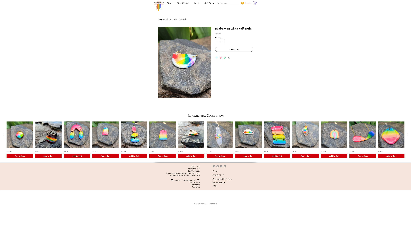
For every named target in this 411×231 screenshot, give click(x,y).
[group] (205, 139)
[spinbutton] (220, 42)
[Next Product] (407, 134)
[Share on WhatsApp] (224, 57)
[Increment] (223, 42)
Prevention (196, 187)
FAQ (214, 186)
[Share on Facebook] (216, 57)
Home (160, 19)
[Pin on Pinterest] (220, 57)
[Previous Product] (3, 134)
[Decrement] (216, 42)
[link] (255, 3)
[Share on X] (228, 57)
